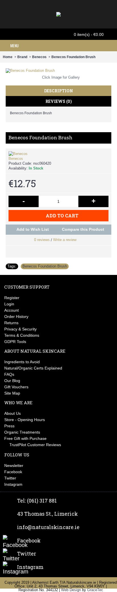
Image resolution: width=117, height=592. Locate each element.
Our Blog (12, 380)
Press (9, 426)
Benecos (16, 158)
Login (9, 304)
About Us (12, 413)
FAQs (9, 374)
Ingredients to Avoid (22, 362)
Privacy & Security (20, 329)
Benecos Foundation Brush (44, 266)
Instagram (13, 484)
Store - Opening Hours (24, 419)
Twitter (10, 478)
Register (11, 297)
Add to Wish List (32, 229)
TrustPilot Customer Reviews (35, 444)
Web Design (71, 590)
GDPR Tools (15, 341)
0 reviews (42, 240)
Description (58, 90)
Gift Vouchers (16, 387)
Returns (11, 323)
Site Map (12, 393)
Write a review (64, 240)
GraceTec (95, 590)
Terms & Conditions (21, 335)
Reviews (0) (58, 101)
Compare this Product (83, 229)
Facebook (13, 471)
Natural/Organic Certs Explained (33, 368)
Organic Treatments (22, 432)
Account (11, 310)
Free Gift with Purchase (25, 438)
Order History (16, 316)
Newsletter (13, 465)
